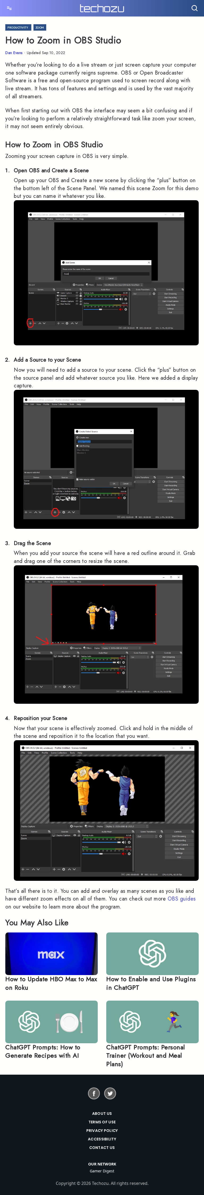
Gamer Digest (102, 1170)
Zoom (40, 27)
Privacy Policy (102, 1130)
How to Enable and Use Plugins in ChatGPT (151, 983)
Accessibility (102, 1139)
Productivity (17, 27)
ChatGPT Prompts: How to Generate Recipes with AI (42, 1051)
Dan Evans (14, 52)
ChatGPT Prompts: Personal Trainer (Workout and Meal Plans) (145, 1055)
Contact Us (102, 1147)
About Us (102, 1113)
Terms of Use (102, 1122)
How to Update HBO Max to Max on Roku (51, 983)
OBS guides (182, 899)
